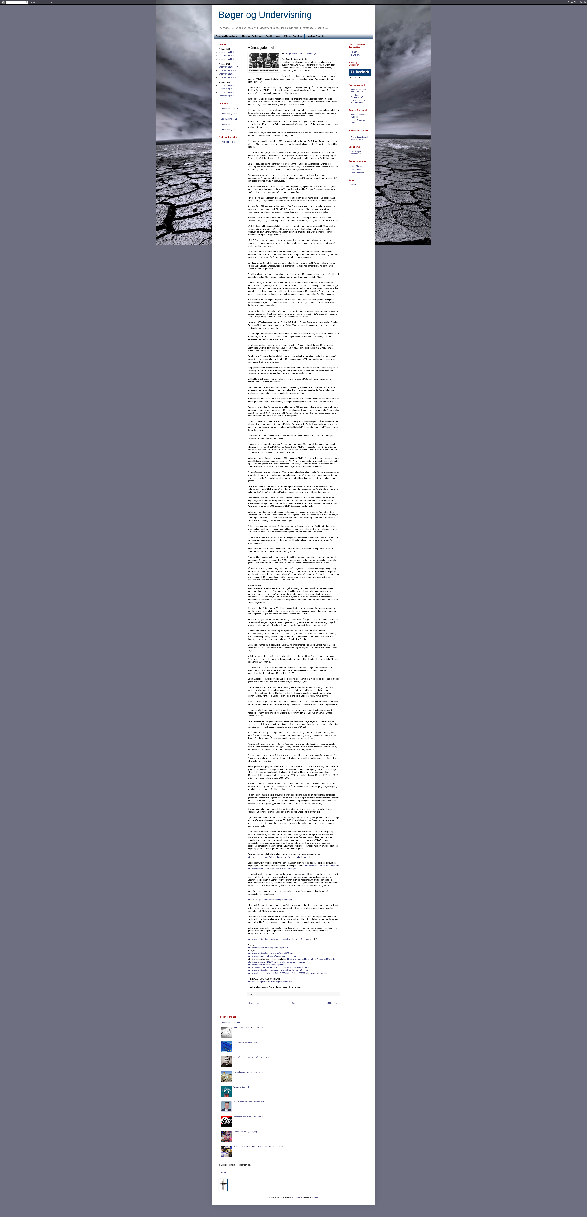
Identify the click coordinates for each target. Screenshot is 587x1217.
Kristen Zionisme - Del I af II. (358, 116)
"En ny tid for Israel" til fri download (359, 101)
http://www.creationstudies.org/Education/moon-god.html (272, 956)
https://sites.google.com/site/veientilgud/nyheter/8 (270, 899)
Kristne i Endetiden (293, 36)
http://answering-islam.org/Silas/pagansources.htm (270, 981)
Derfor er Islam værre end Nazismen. (248, 1117)
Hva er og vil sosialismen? (356, 153)
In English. (355, 55)
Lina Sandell (356, 169)
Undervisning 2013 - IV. (228, 85)
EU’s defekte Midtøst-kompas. (245, 1042)
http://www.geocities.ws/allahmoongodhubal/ (267, 964)
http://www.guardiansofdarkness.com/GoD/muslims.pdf (272, 868)
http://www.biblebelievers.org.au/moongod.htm (268, 948)
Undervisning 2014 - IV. (228, 67)
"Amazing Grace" (358, 172)
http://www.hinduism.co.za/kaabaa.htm (322, 865)
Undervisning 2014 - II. (228, 74)
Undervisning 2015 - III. (228, 52)
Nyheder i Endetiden (252, 36)
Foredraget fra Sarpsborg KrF (357, 96)
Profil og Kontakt (227, 142)
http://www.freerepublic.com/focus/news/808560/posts (311, 959)
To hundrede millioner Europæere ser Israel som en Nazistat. (258, 1147)
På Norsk (354, 52)
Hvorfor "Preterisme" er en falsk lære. (248, 1028)
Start (293, 1003)
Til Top (223, 1172)
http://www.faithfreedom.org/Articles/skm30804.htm (270, 953)
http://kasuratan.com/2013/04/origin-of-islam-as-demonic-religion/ (276, 962)
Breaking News (273, 36)
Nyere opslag (254, 1003)
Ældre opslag (333, 1003)
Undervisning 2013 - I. (228, 96)
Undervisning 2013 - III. (228, 89)
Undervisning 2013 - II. (228, 92)
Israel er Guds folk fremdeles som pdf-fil (359, 91)
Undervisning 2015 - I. (228, 59)
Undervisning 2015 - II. (228, 55)
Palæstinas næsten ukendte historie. (248, 1072)
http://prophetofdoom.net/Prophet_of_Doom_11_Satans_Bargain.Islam (279, 967)
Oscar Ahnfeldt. (357, 166)
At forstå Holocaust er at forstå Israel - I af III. (251, 1057)
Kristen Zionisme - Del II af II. (358, 121)
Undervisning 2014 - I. (228, 77)
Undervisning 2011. (229, 130)
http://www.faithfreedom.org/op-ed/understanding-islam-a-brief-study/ (278, 939)
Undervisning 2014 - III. (228, 70)
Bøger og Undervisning (265, 15)
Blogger (315, 1197)
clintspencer (297, 1197)
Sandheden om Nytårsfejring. (245, 1132)
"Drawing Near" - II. (241, 1087)
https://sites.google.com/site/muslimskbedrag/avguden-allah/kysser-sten (280, 857)
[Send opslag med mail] (250, 994)
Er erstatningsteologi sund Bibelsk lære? (359, 138)
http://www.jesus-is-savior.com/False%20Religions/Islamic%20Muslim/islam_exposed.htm (287, 973)
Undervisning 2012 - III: (230, 1022)
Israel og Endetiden (316, 36)
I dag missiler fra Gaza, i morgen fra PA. (249, 1102)
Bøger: (353, 185)
